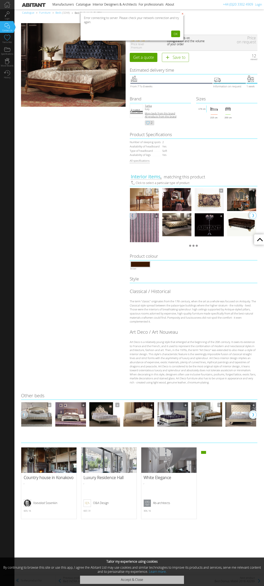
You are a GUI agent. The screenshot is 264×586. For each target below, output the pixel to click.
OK (176, 34)
